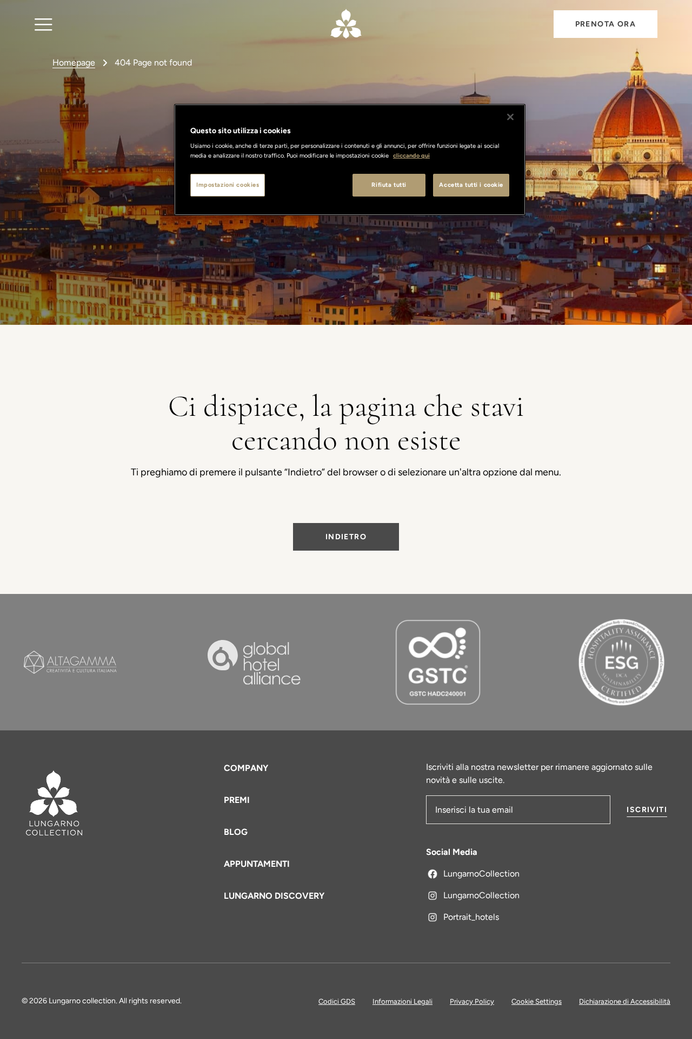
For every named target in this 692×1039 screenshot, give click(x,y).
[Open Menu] (43, 24)
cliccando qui (411, 155)
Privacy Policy (472, 1001)
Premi (237, 800)
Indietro (346, 536)
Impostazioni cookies (227, 184)
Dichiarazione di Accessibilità (624, 1001)
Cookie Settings (536, 1001)
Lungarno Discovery (274, 896)
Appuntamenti (257, 864)
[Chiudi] (510, 117)
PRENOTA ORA (605, 24)
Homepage (73, 62)
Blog (236, 832)
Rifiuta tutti (388, 184)
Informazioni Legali (402, 1001)
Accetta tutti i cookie (471, 184)
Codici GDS (336, 1001)
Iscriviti (647, 809)
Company (246, 768)
